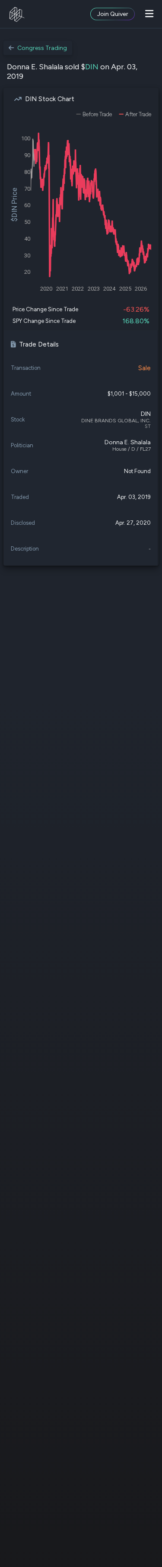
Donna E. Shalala (128, 442)
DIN (91, 66)
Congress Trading (42, 48)
